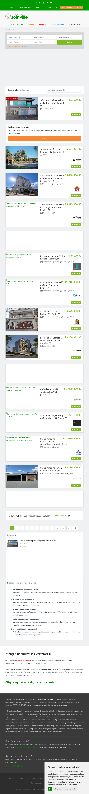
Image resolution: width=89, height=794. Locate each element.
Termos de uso (36, 783)
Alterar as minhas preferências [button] (65, 789)
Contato (38, 8)
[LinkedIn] (39, 3)
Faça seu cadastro (24, 8)
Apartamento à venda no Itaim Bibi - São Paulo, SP (50, 285)
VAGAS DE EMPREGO (16, 25)
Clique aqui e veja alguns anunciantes (30, 682)
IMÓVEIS (31, 25)
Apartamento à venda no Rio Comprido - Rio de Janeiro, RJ (52, 207)
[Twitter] (47, 3)
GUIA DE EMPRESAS (57, 25)
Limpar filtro (25, 47)
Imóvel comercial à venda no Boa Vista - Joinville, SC (50, 392)
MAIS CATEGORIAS (75, 25)
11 (63, 528)
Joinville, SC (23, 543)
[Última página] (75, 528)
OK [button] (50, 789)
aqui (69, 747)
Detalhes (77, 115)
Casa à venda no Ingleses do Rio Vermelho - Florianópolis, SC (54, 442)
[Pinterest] (51, 3)
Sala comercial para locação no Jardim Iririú (38, 541)
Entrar (10, 8)
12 (69, 528)
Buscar (70, 42)
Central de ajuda (52, 8)
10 (57, 528)
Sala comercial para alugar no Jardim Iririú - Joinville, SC (52, 103)
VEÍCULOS (42, 25)
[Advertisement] (44, 67)
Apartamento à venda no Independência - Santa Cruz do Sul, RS (52, 178)
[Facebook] (36, 3)
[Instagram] (43, 3)
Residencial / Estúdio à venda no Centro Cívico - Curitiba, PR (52, 340)
